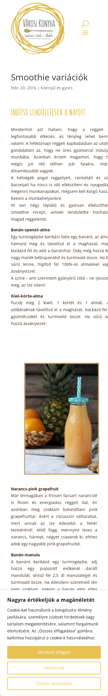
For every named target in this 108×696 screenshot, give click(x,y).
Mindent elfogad (54, 652)
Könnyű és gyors (57, 88)
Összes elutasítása (54, 683)
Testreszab (54, 668)
